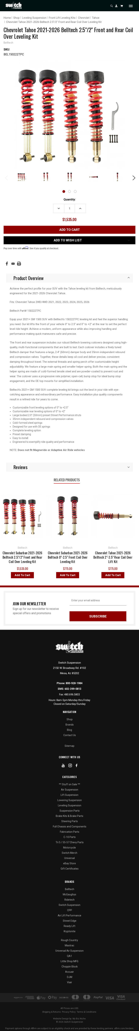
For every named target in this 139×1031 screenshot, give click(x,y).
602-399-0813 (73, 688)
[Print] (19, 264)
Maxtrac (69, 945)
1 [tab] (63, 191)
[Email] (13, 263)
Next (132, 177)
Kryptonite (69, 931)
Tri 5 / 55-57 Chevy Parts (70, 842)
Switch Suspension (69, 905)
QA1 (69, 956)
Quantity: (70, 199)
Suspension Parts (70, 810)
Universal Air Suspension (69, 950)
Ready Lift (69, 926)
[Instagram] (70, 766)
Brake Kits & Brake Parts (69, 816)
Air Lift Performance (69, 915)
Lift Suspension (69, 794)
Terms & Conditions (86, 1012)
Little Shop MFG (69, 961)
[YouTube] (63, 766)
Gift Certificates (70, 868)
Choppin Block (70, 966)
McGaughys (69, 894)
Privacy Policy (69, 1012)
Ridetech (69, 899)
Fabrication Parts (69, 831)
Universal (69, 858)
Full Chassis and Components (69, 826)
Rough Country (69, 940)
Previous (6, 177)
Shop (70, 719)
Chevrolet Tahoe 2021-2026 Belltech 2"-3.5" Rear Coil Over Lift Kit (94, 557)
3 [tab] (75, 191)
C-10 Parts (70, 837)
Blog (69, 729)
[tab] (69, 278)
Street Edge (69, 920)
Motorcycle (69, 847)
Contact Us (69, 735)
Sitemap (69, 745)
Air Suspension (69, 789)
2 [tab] (69, 191)
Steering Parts (69, 821)
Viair (69, 982)
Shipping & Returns (51, 1012)
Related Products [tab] (67, 479)
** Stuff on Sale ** (69, 784)
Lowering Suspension (69, 800)
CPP (69, 910)
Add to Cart (49, 575)
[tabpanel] (22, 177)
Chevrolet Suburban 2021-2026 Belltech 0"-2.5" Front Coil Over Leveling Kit (50, 557)
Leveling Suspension (69, 805)
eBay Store (69, 863)
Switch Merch (69, 852)
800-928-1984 (74, 683)
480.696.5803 (72, 694)
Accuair (69, 971)
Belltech (69, 889)
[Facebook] (7, 263)
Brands (70, 724)
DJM (69, 977)
